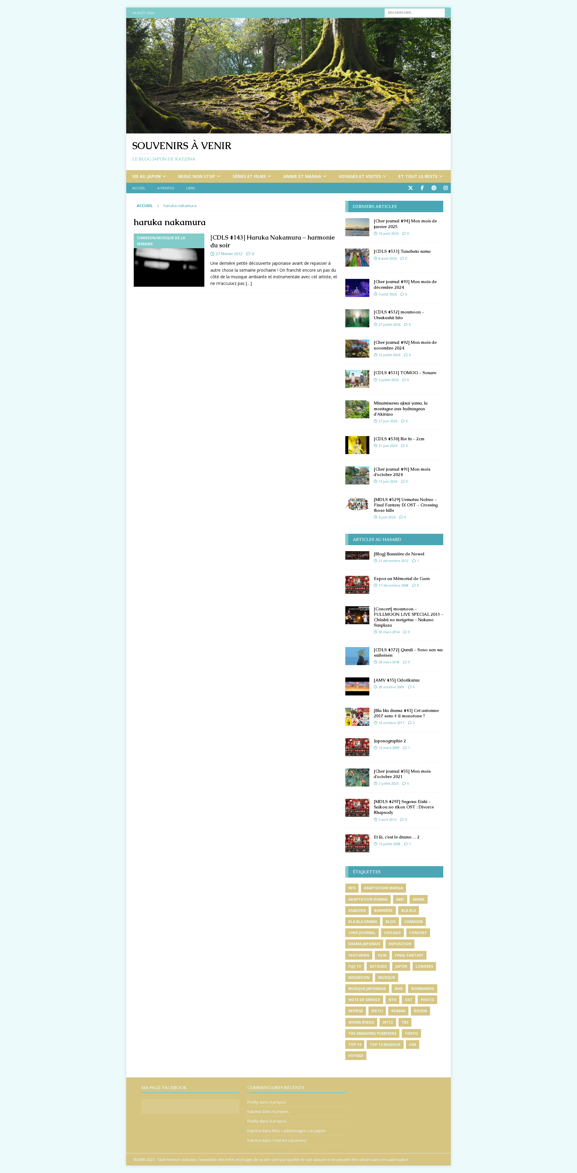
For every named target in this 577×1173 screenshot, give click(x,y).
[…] (249, 283)
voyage (355, 1055)
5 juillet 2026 (388, 379)
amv (400, 899)
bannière (383, 910)
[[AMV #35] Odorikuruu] (357, 686)
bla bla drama (362, 921)
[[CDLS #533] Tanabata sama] (357, 258)
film (382, 955)
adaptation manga (383, 887)
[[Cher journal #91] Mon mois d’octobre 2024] (357, 475)
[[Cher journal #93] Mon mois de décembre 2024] (357, 288)
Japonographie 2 (390, 741)
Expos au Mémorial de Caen (402, 578)
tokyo (411, 1033)
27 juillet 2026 (389, 324)
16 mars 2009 (389, 747)
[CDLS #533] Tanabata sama (402, 251)
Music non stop (196, 176)
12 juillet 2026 (389, 355)
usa (412, 1044)
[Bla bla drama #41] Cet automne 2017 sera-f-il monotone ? (406, 713)
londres (424, 966)
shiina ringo (361, 1022)
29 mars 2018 (389, 662)
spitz (388, 1022)
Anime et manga (302, 176)
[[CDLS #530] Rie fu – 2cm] (357, 445)
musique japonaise (367, 988)
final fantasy (409, 955)
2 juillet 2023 (388, 783)
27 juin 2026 (388, 421)
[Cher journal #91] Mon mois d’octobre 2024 (402, 471)
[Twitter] (410, 188)
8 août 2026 (388, 258)
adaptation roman (368, 899)
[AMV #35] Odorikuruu (397, 680)
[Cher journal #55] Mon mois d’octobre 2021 (402, 773)
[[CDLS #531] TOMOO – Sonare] (357, 379)
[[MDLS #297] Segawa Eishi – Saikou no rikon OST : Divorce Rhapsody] (357, 808)
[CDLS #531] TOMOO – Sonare (405, 372)
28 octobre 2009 (391, 687)
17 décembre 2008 (393, 585)
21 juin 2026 (388, 445)
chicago (392, 932)
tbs (404, 1022)
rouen (420, 1010)
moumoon (359, 977)
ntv (392, 999)
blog (391, 921)
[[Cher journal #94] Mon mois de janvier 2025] (357, 227)
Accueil (138, 188)
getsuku (378, 966)
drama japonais (364, 943)
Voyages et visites (360, 176)
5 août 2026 (388, 294)
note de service (364, 999)
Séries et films (249, 176)
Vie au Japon (146, 176)
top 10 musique (385, 1044)
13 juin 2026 (388, 481)
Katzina (254, 1111)
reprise (355, 1010)
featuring (358, 955)
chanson (413, 921)
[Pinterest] (434, 188)
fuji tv (354, 966)
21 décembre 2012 (393, 560)
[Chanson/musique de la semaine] (169, 260)
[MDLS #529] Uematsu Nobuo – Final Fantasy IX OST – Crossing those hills (406, 505)
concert (418, 932)
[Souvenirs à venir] (288, 130)
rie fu (377, 1010)
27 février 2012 (229, 253)
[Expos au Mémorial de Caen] (357, 585)
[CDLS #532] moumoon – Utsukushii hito (399, 314)
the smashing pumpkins (372, 1033)
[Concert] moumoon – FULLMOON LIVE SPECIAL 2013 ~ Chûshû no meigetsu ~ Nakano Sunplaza (408, 617)
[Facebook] (422, 188)
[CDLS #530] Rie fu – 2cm (399, 438)
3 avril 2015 (387, 819)
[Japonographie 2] (357, 747)
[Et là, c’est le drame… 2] (357, 843)
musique (386, 977)
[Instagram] (445, 188)
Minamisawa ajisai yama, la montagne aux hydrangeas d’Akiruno (401, 408)
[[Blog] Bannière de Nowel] (357, 555)
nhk (399, 988)
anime (419, 899)
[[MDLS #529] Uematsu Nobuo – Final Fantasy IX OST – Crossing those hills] (357, 504)
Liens (190, 188)
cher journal (362, 932)
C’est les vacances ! (289, 1140)
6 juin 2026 (387, 517)
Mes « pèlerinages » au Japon (299, 1130)
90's (352, 887)
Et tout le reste (418, 176)
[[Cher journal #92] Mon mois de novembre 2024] (357, 349)
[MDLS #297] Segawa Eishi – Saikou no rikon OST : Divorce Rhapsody (404, 807)
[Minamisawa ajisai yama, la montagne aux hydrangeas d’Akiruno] (357, 409)
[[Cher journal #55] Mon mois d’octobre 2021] (357, 777)
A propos (165, 188)
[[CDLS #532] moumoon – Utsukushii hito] (357, 318)
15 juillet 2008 (389, 844)
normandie (422, 988)
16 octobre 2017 (391, 722)
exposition (400, 943)
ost (408, 999)
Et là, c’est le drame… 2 (397, 837)
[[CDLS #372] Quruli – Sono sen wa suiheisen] (357, 656)
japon (401, 966)
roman (398, 1010)
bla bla (408, 910)
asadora (357, 910)
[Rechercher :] (415, 12)
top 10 (354, 1044)
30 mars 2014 (389, 632)
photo (427, 999)
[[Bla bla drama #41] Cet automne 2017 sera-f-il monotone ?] (357, 717)
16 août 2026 (388, 233)
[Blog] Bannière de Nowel (399, 554)
